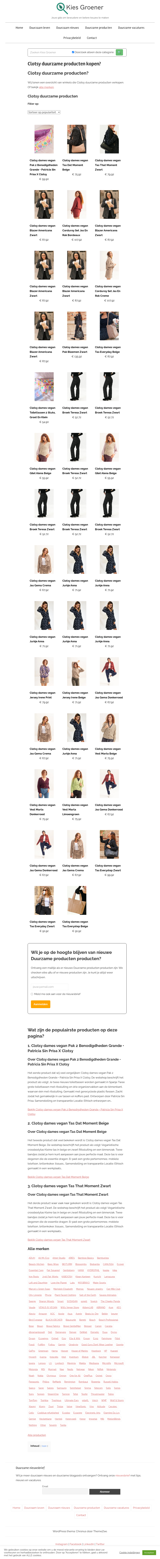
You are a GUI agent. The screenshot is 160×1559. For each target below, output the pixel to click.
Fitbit (117, 1338)
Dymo (114, 1332)
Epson (86, 1338)
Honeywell (70, 1419)
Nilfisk (100, 1369)
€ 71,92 (76, 590)
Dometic (94, 1332)
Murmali (52, 1369)
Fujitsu (51, 1344)
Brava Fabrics (53, 1326)
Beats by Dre (91, 1313)
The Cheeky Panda (110, 1301)
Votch (95, 1400)
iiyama (43, 1357)
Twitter (100, 1544)
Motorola (33, 1369)
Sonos (117, 1388)
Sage (41, 1388)
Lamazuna (109, 1276)
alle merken (46, 87)
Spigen (40, 1394)
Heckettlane (45, 1419)
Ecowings (43, 1338)
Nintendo (111, 1369)
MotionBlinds (113, 1419)
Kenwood (115, 1357)
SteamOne (53, 1394)
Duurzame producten (98, 28)
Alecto (32, 1313)
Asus (70, 1313)
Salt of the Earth (87, 1295)
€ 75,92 (76, 174)
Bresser (88, 1326)
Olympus (51, 1375)
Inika (114, 1270)
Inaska (106, 1270)
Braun (40, 1326)
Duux (105, 1332)
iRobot (85, 1357)
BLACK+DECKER (54, 1320)
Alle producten (37, 1435)
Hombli (58, 1419)
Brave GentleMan (72, 1326)
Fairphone (107, 1338)
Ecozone (77, 1413)
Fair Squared (53, 1270)
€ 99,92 (109, 874)
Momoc (80, 1289)
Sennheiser (75, 1388)
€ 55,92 (44, 477)
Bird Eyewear (35, 1320)
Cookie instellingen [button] (129, 1552)
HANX (81, 1270)
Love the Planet (59, 1282)
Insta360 (54, 1357)
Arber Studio (58, 1258)
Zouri (51, 1406)
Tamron (66, 1394)
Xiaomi (32, 1406)
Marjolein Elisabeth (63, 1289)
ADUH (32, 1258)
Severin (53, 1425)
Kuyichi (97, 1276)
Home (19, 28)
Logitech (59, 1363)
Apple (61, 1313)
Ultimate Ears (72, 1400)
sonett (84, 1301)
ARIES (72, 1258)
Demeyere (60, 1332)
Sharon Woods (46, 1301)
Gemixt (32, 1419)
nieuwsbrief (122, 1475)
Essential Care (36, 1270)
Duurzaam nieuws (67, 28)
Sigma (87, 1388)
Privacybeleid (72, 38)
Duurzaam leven (39, 28)
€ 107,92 (77, 239)
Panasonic (34, 1381)
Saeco (32, 1388)
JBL (93, 1357)
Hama (55, 1351)
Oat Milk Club (113, 1289)
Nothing (33, 1425)
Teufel (84, 1394)
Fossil (32, 1344)
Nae (62, 1369)
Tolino (111, 1394)
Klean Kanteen (82, 1276)
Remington (69, 1381)
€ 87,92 (44, 239)
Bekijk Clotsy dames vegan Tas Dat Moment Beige (58, 1176)
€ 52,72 (76, 417)
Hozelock (96, 1351)
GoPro (32, 1351)
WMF (104, 1400)
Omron (62, 1375)
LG (50, 1363)
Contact (92, 38)
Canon (98, 1326)
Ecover (120, 1264)
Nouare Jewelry (95, 1289)
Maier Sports (99, 1282)
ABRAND (100, 1307)
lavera (32, 1363)
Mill (102, 1419)
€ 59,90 (44, 179)
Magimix (71, 1363)
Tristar (60, 1406)
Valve (69, 1406)
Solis (108, 1388)
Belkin (105, 1313)
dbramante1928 (37, 1332)
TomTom (33, 1400)
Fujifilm (41, 1344)
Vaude (32, 1307)
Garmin (61, 1344)
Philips (45, 1381)
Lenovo (42, 1363)
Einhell (55, 1338)
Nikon (91, 1369)
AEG (119, 1307)
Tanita (63, 1425)
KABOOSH (67, 1276)
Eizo (64, 1338)
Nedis (70, 1369)
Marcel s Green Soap (39, 1289)
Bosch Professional (108, 1320)
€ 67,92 (44, 590)
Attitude (101, 1406)
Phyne (48, 1295)
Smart (60, 1301)
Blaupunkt (71, 1320)
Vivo (91, 1406)
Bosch (92, 1320)
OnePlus (88, 1375)
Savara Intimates (107, 1295)
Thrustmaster (98, 1394)
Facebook (76, 1544)
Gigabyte (73, 1344)
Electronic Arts (92, 1413)
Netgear (80, 1369)
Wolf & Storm (117, 1400)
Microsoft (119, 1363)
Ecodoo (66, 1413)
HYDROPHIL (93, 1270)
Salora (50, 1388)
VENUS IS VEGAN (48, 1307)
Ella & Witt (74, 1338)
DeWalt (83, 1332)
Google (119, 1344)
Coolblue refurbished (48, 1413)
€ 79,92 (109, 174)
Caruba (108, 1326)
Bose (31, 1326)
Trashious (56, 1400)
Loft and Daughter (38, 1282)
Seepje (32, 1301)
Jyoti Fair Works (50, 1276)
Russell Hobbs (110, 1381)
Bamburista (103, 1258)
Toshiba (44, 1400)
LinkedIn (88, 1544)
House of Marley (79, 1351)
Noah (31, 1375)
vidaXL (85, 1400)
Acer (111, 1307)
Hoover (64, 1351)
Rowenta (95, 1381)
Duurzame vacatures (131, 28)
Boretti (82, 1320)
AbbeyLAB (87, 1307)
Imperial (93, 1419)
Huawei (114, 1351)
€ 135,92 (77, 356)
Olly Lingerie (35, 1295)
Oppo (108, 1375)
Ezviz (95, 1338)
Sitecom (98, 1388)
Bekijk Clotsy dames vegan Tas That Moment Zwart (59, 1239)
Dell (50, 1332)
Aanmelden (41, 1004)
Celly (31, 1413)
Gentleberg (69, 1270)
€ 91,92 (44, 931)
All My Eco (43, 1258)
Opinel (99, 1375)
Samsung (62, 1388)
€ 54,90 (44, 421)
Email (45, 1486)
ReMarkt (56, 1381)
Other (43, 1425)
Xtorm (42, 1406)
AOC (52, 1313)
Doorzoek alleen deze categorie (94, 52)
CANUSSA (108, 1264)
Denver (72, 1332)
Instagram (61, 1544)
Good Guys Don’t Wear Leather (97, 1344)
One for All (75, 1375)
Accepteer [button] (149, 1552)
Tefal (75, 1394)
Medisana (94, 1363)
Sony (31, 1394)
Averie (79, 1313)
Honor (83, 1419)
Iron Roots (34, 1276)
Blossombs (81, 1264)
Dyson (32, 1338)
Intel (64, 1357)
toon (44, 1446)
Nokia (40, 1375)
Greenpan (43, 1351)
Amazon (43, 1313)
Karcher (103, 1357)
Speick (93, 1301)
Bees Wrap (53, 1264)
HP (105, 1351)
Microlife (106, 1363)
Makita (82, 1363)
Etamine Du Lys (112, 1413)
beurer (114, 1313)
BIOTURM (67, 1264)
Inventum (74, 1357)
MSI (43, 1369)
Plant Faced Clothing (65, 1295)
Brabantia (95, 1264)
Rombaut (83, 1381)
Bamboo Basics (86, 1258)
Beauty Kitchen (36, 1264)
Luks (72, 1282)
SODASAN (72, 1301)
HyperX (32, 1357)
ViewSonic (80, 1406)
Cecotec (112, 1406)
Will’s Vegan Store (69, 1307)
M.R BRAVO (84, 1282)
